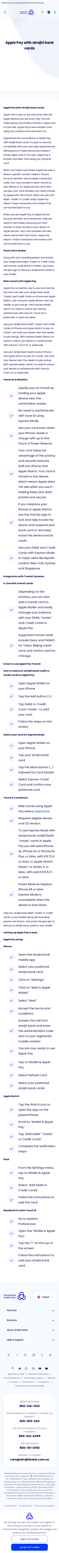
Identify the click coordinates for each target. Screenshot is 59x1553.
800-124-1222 (29, 1406)
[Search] (42, 12)
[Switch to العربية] (49, 12)
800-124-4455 (29, 1436)
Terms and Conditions (44, 1506)
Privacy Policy (25, 1506)
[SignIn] (55, 12)
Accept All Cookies (29, 1547)
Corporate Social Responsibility (29, 1386)
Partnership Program (34, 1378)
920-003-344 (30, 1421)
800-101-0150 (30, 1448)
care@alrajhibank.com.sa (29, 1459)
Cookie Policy (10, 1506)
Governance (28, 1382)
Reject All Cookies (29, 1539)
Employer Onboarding (38, 1374)
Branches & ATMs (16, 1374)
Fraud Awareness (12, 1378)
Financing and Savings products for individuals (23, 3)
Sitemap (51, 1378)
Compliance (43, 1382)
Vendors (14, 1382)
